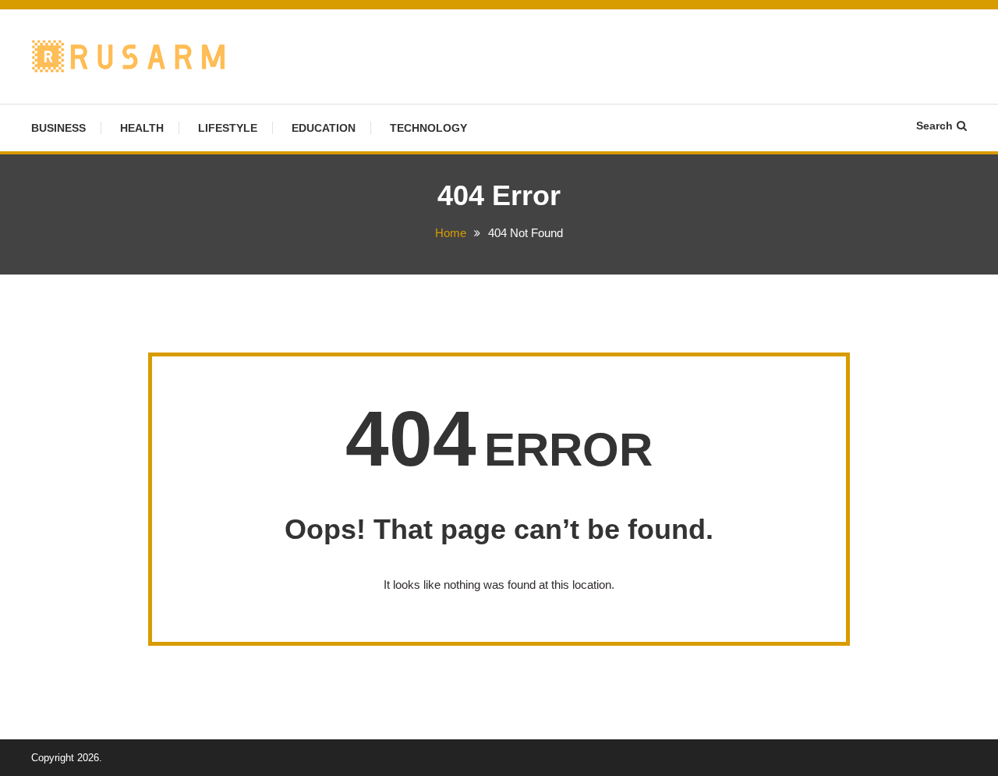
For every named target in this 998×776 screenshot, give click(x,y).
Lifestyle (227, 128)
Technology (428, 128)
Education (324, 128)
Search (934, 125)
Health (142, 128)
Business (58, 128)
